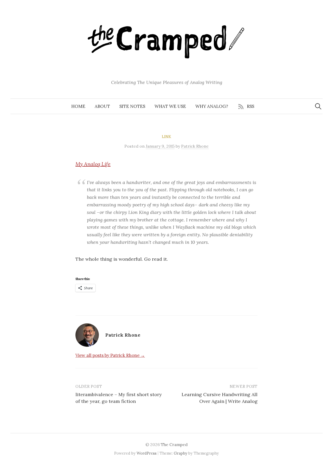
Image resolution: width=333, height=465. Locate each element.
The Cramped (174, 444)
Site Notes (132, 106)
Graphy (180, 453)
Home (78, 106)
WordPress (147, 453)
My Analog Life (93, 164)
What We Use (170, 106)
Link (166, 136)
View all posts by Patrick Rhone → (110, 355)
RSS (250, 106)
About (102, 106)
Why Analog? (211, 106)
